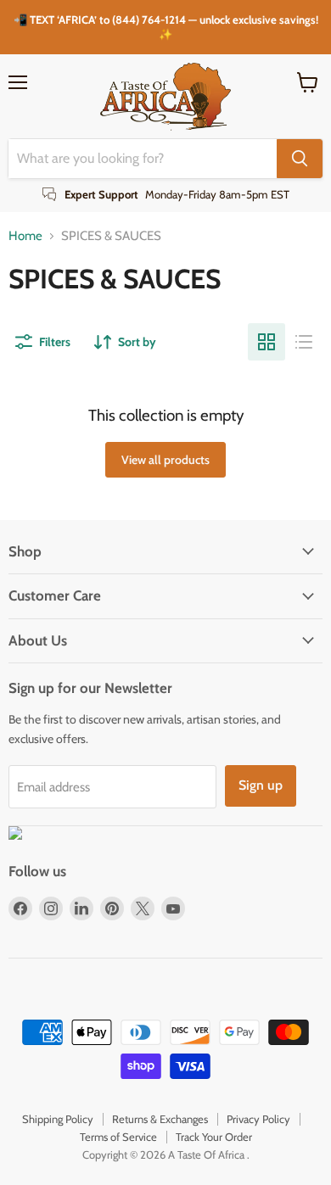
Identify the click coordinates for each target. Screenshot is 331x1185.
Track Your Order (214, 1136)
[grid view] (266, 342)
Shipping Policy (57, 1119)
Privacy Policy (258, 1119)
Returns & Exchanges (160, 1119)
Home (25, 236)
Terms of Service (118, 1136)
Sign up (260, 785)
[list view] (304, 342)
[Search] (300, 158)
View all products (165, 459)
